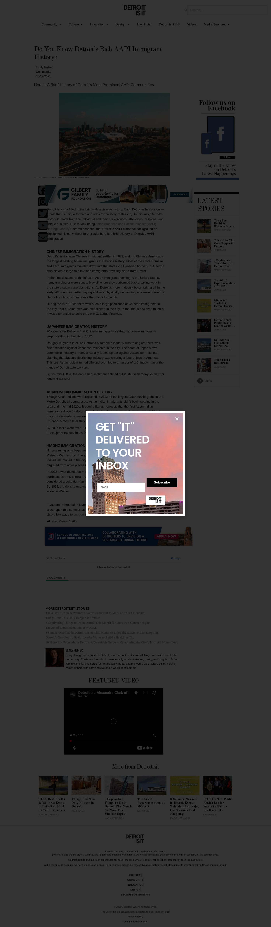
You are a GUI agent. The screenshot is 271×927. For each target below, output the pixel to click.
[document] (135, 463)
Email (102, 480)
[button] (177, 419)
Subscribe (162, 482)
